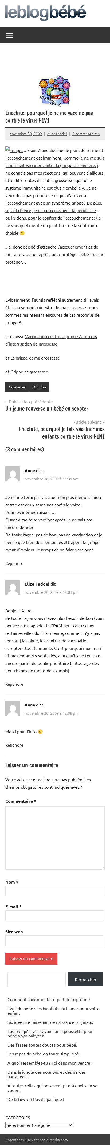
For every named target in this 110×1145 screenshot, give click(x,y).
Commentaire (20, 801)
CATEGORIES (17, 1117)
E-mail (13, 906)
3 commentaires (86, 133)
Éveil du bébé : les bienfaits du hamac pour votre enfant (53, 1011)
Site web (14, 931)
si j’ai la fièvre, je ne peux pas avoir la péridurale (50, 210)
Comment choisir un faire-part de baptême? (48, 999)
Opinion (39, 386)
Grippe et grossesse (29, 371)
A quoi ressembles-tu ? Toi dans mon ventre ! (49, 1062)
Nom (11, 882)
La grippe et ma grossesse (35, 357)
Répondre (14, 563)
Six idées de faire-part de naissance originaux (50, 1022)
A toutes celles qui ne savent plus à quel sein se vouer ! (52, 1088)
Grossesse (17, 386)
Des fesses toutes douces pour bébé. (42, 1044)
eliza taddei (57, 133)
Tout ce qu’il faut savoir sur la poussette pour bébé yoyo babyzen (50, 1033)
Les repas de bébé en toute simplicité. (43, 1053)
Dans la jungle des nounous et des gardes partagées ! (46, 1074)
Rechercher (85, 979)
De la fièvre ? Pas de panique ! (35, 1099)
